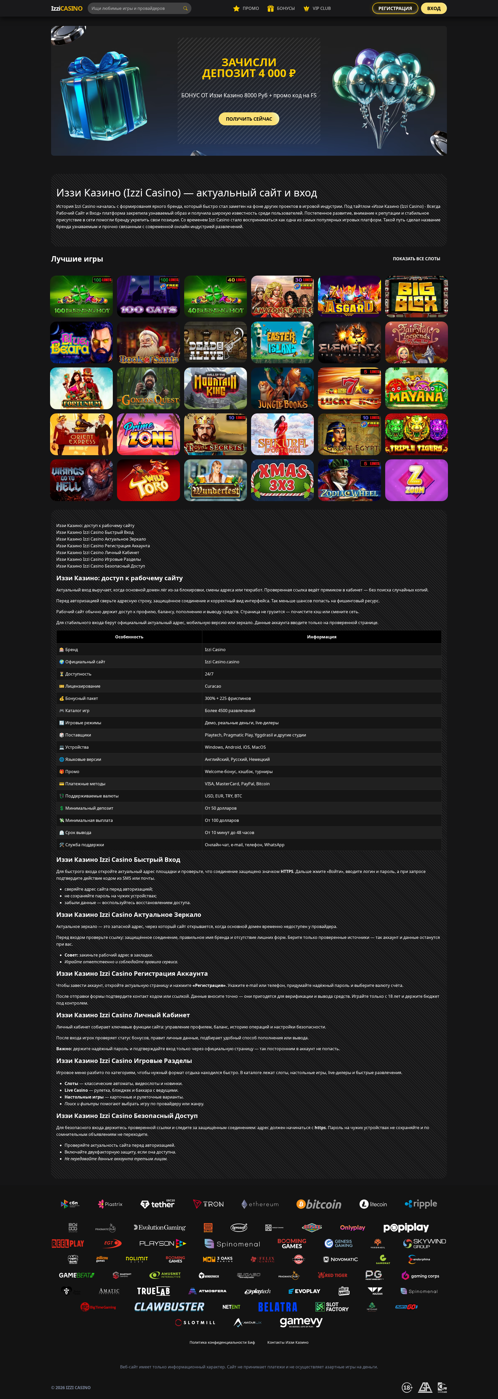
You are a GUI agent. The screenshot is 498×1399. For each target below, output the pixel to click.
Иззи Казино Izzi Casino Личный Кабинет (97, 552)
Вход (434, 8)
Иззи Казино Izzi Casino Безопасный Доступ (100, 566)
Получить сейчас (249, 119)
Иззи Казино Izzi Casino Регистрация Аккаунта (103, 546)
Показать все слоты (416, 259)
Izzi (66, 8)
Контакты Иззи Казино (287, 1342)
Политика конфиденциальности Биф (222, 1342)
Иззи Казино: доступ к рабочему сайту (95, 525)
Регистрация (395, 8)
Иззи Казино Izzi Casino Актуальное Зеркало (101, 539)
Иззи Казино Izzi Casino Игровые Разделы (98, 559)
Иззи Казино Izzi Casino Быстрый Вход (95, 532)
